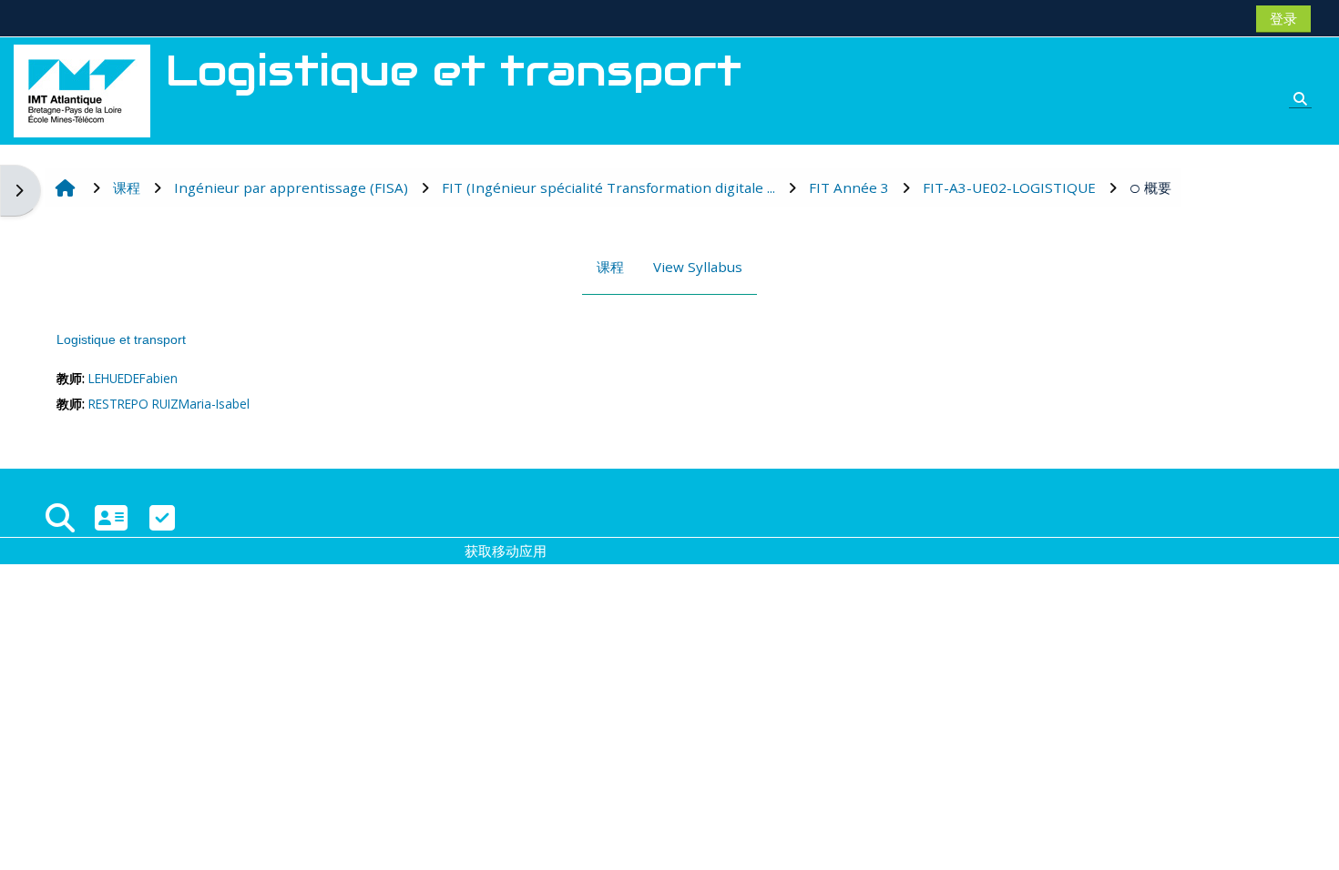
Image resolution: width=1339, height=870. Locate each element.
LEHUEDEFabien (133, 378)
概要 (1157, 187)
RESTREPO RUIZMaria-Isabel (169, 403)
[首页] (82, 89)
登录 (1283, 18)
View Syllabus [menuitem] (697, 267)
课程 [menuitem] (610, 267)
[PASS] (111, 517)
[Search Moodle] (60, 517)
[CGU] (162, 517)
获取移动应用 (506, 550)
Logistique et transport (121, 339)
